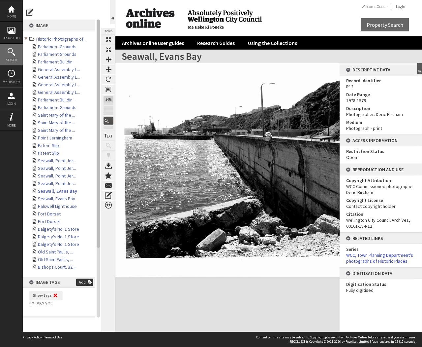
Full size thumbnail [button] (108, 40)
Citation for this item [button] (108, 205)
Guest (381, 6)
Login (11, 103)
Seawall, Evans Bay (57, 191)
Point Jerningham (55, 138)
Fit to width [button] (108, 59)
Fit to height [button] (108, 69)
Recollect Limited (357, 341)
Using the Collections (272, 43)
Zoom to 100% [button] (108, 89)
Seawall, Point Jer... (57, 161)
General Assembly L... (59, 69)
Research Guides (216, 43)
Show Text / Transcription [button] (108, 136)
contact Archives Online (350, 337)
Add (82, 282)
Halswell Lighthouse (57, 206)
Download (108, 166)
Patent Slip (48, 145)
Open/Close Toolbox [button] (112, 12)
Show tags (42, 295)
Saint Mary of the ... (56, 115)
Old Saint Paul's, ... (55, 252)
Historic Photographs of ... (61, 39)
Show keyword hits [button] (108, 146)
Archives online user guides (153, 43)
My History (11, 82)
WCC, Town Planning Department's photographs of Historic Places (379, 258)
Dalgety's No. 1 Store (58, 229)
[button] (108, 121)
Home (11, 16)
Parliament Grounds (57, 47)
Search (11, 60)
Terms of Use (53, 337)
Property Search (385, 24)
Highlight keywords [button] (108, 156)
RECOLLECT (297, 341)
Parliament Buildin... (56, 62)
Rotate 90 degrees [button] (108, 79)
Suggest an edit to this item (29, 12)
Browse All (11, 38)
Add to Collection (108, 175)
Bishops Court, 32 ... (57, 267)
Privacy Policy (32, 337)
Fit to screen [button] (108, 50)
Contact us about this (108, 185)
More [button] (11, 125)
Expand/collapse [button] (419, 68)
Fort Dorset (49, 214)
